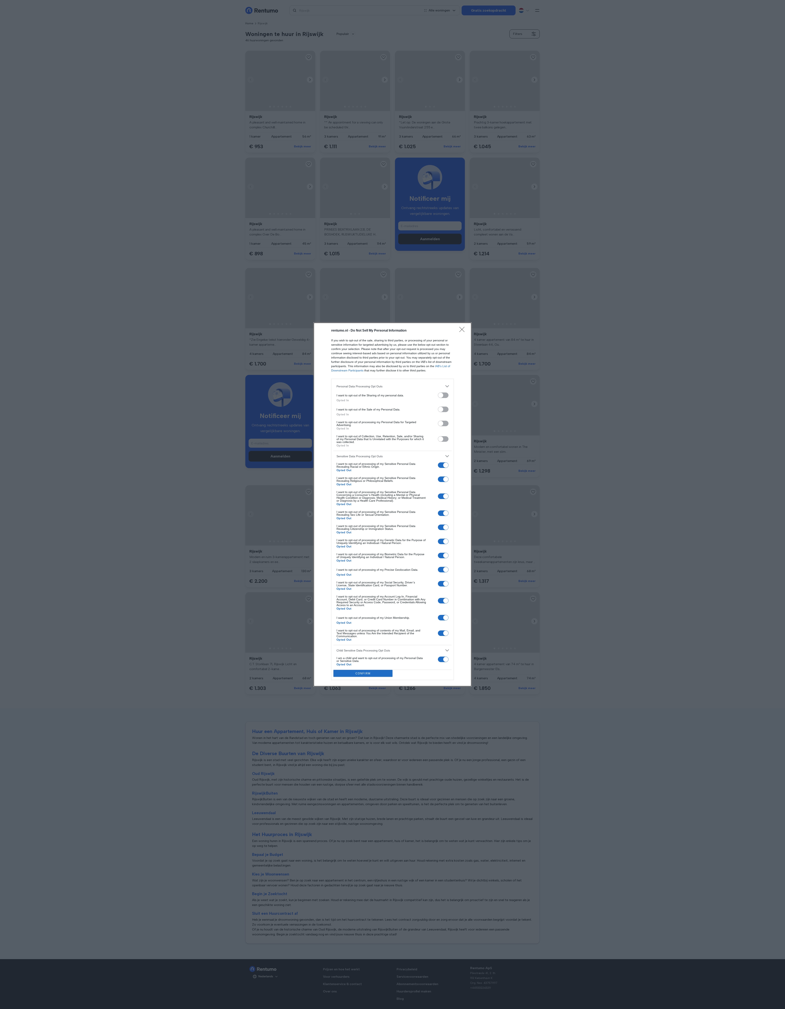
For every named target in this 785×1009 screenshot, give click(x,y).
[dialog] (392, 504)
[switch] (443, 395)
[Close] (463, 331)
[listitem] (392, 386)
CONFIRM (363, 673)
